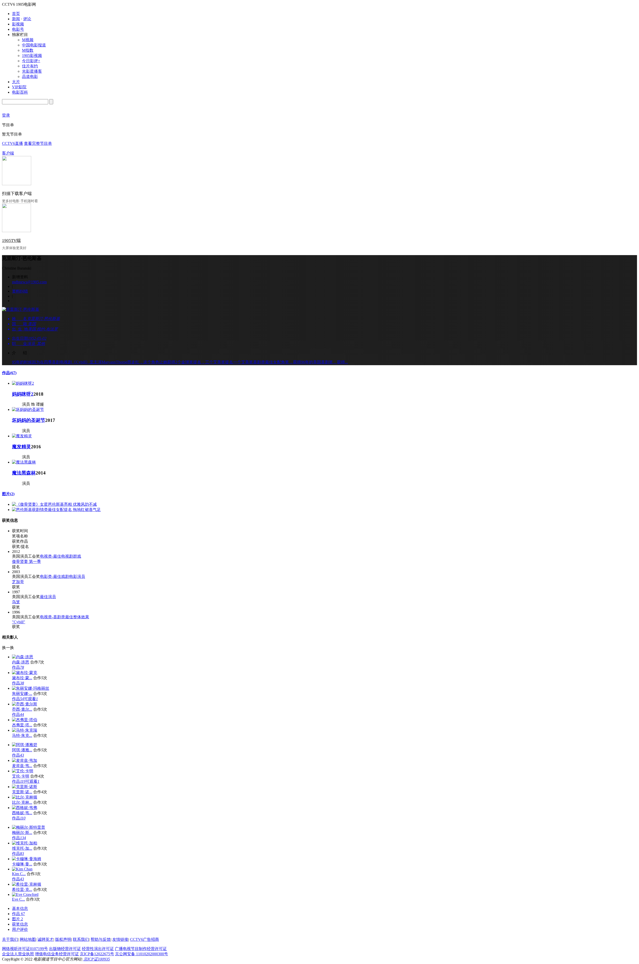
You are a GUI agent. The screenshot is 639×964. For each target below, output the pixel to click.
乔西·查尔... (22, 709)
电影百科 (20, 92)
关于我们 (10, 939)
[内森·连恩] (22, 657)
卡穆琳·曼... (22, 864)
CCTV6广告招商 (144, 939)
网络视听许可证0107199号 (25, 949)
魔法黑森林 (24, 473)
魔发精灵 (21, 446)
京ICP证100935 (96, 959)
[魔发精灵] (22, 436)
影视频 (18, 24)
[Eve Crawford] (25, 894)
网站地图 (28, 939)
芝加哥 (18, 582)
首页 (16, 13)
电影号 (18, 29)
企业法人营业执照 (18, 954)
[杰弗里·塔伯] (24, 720)
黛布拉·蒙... (22, 678)
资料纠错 (20, 291)
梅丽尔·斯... (22, 832)
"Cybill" (18, 622)
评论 (27, 19)
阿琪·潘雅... (22, 750)
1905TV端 (11, 240)
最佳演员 (48, 597)
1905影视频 (32, 55)
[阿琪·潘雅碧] (24, 745)
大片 (16, 82)
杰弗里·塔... (22, 725)
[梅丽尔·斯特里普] (28, 827)
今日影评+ (31, 61)
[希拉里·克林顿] (26, 884)
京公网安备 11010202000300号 (141, 954)
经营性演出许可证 (98, 949)
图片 (8, 494)
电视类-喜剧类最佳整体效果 (64, 617)
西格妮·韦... (22, 813)
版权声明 (63, 939)
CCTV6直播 (12, 143)
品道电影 (30, 76)
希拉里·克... (22, 889)
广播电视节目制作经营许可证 (141, 949)
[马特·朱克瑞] (24, 730)
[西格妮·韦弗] (24, 807)
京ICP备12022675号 (97, 954)
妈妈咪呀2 (22, 394)
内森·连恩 (20, 662)
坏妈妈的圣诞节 (28, 420)
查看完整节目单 (38, 143)
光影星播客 (32, 71)
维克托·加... (22, 848)
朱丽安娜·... (22, 693)
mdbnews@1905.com (29, 282)
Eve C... (18, 899)
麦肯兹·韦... (22, 766)
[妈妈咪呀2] (23, 383)
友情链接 (120, 939)
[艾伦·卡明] (22, 771)
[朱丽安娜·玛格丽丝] (30, 688)
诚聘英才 (45, 939)
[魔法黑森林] (24, 462)
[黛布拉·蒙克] (24, 672)
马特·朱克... (22, 735)
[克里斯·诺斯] (24, 787)
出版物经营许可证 (65, 949)
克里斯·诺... (22, 792)
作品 (9, 373)
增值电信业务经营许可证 (57, 954)
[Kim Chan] (22, 869)
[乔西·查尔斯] (24, 704)
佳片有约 (30, 66)
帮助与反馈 (101, 939)
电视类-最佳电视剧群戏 (60, 556)
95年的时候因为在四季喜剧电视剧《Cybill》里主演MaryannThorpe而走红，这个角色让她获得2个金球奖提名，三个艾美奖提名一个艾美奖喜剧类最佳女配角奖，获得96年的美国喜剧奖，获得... (180, 362)
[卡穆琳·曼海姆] (26, 859)
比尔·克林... (22, 802)
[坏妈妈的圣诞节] (28, 409)
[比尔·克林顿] (24, 797)
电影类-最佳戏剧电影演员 (62, 576)
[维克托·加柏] (24, 843)
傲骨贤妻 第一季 (26, 561)
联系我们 (81, 939)
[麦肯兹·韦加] (24, 760)
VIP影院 (19, 87)
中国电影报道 (34, 45)
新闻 (16, 19)
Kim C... (19, 874)
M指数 (27, 50)
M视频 (27, 40)
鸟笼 (16, 602)
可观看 (31, 699)
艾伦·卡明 (20, 776)
